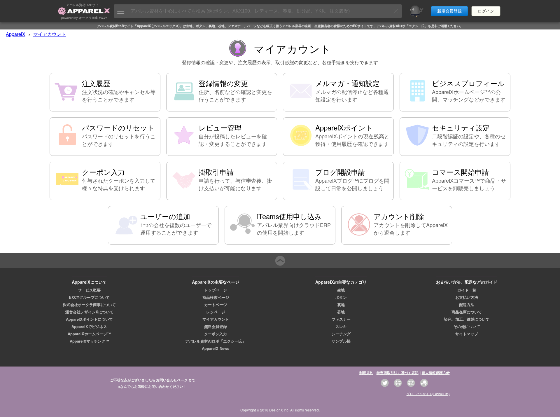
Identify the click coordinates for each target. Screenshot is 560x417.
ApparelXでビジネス (89, 326)
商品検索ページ (215, 297)
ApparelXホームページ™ (89, 333)
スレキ (341, 326)
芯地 (341, 312)
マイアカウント (49, 34)
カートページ (215, 304)
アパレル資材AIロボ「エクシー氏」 (215, 341)
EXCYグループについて (89, 297)
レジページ (215, 312)
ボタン (341, 297)
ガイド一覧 (466, 290)
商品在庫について (467, 312)
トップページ (215, 290)
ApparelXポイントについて (89, 319)
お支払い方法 (466, 297)
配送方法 (466, 304)
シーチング (341, 333)
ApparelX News (215, 348)
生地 (341, 290)
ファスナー (341, 319)
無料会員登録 (215, 326)
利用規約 (366, 372)
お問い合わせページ (172, 380)
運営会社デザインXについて (89, 312)
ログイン (486, 11)
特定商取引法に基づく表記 (398, 372)
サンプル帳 (341, 341)
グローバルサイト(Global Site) (428, 393)
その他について (467, 326)
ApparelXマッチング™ (89, 341)
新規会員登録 (449, 11)
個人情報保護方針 (436, 372)
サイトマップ (466, 333)
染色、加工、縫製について (466, 319)
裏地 (341, 304)
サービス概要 (89, 290)
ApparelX (15, 34)
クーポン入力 (215, 333)
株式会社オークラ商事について (89, 304)
